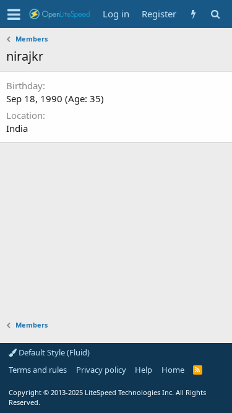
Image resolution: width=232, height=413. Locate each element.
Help (143, 369)
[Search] (215, 13)
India (17, 128)
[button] (13, 14)
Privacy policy (101, 369)
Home (172, 369)
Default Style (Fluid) (53, 352)
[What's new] (193, 13)
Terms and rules (38, 369)
